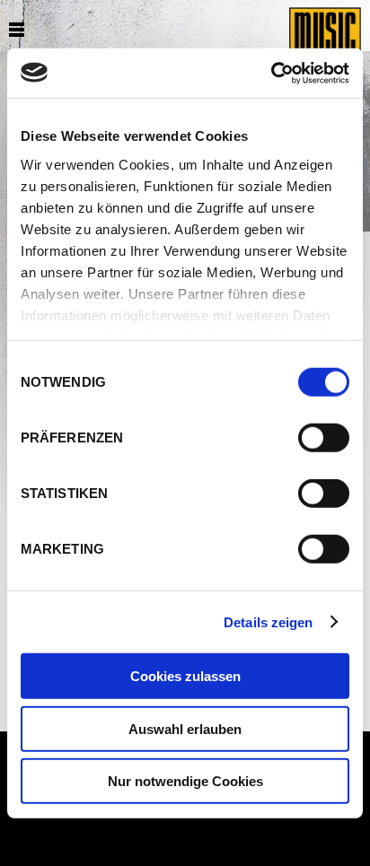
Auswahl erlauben (185, 728)
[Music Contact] (325, 45)
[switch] (323, 438)
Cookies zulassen (185, 676)
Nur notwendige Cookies (185, 781)
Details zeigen (268, 621)
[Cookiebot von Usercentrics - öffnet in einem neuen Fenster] (270, 72)
